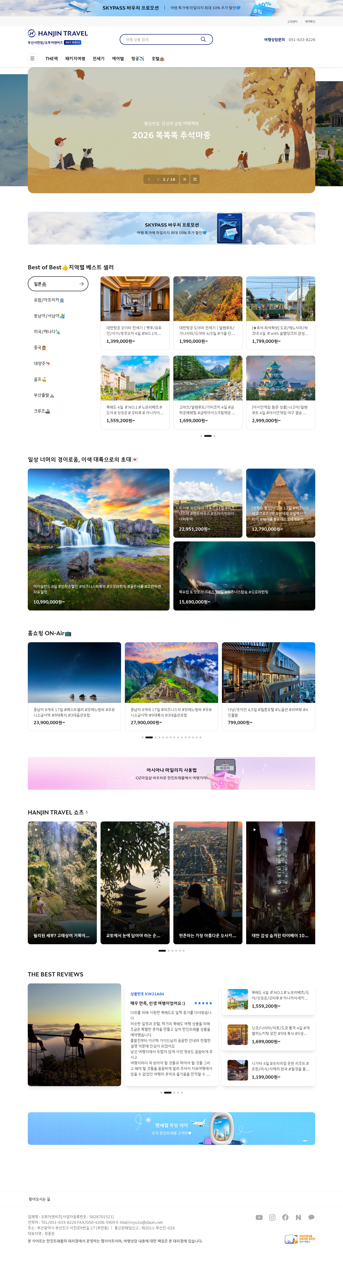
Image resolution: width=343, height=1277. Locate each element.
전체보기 (195, 179)
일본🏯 (40, 284)
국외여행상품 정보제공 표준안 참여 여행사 (300, 1239)
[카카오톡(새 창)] (311, 1217)
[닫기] (312, 8)
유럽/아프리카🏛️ (49, 300)
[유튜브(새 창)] (259, 1217)
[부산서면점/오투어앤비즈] (58, 33)
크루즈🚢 (42, 411)
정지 (184, 179)
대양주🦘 (42, 363)
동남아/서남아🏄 (49, 315)
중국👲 (40, 347)
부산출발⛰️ (44, 395)
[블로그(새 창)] (298, 1217)
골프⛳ (40, 379)
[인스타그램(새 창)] (272, 1217)
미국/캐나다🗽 (47, 331)
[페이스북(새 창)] (285, 1217)
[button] (201, 436)
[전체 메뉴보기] (32, 58)
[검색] (203, 39)
